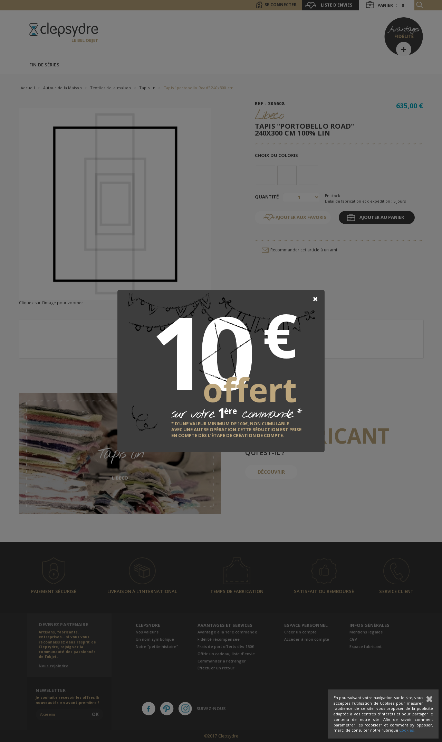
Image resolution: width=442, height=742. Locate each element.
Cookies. (407, 730)
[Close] (315, 299)
